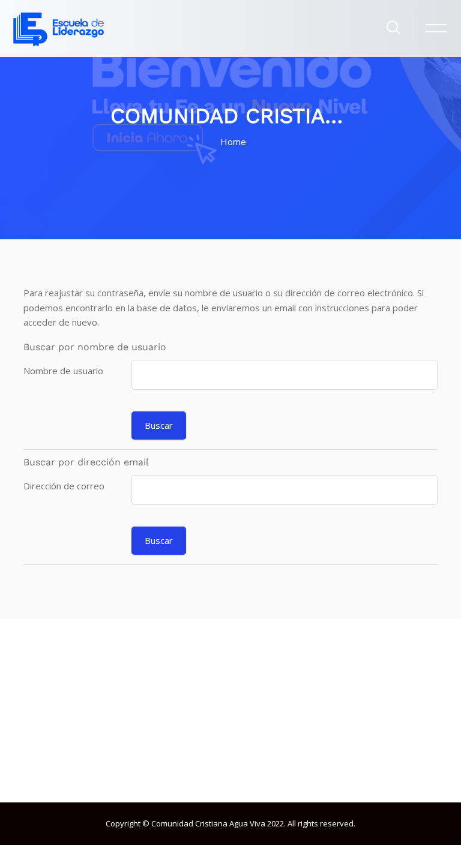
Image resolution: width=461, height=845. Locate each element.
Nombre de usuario (63, 371)
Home (233, 142)
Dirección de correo (63, 486)
